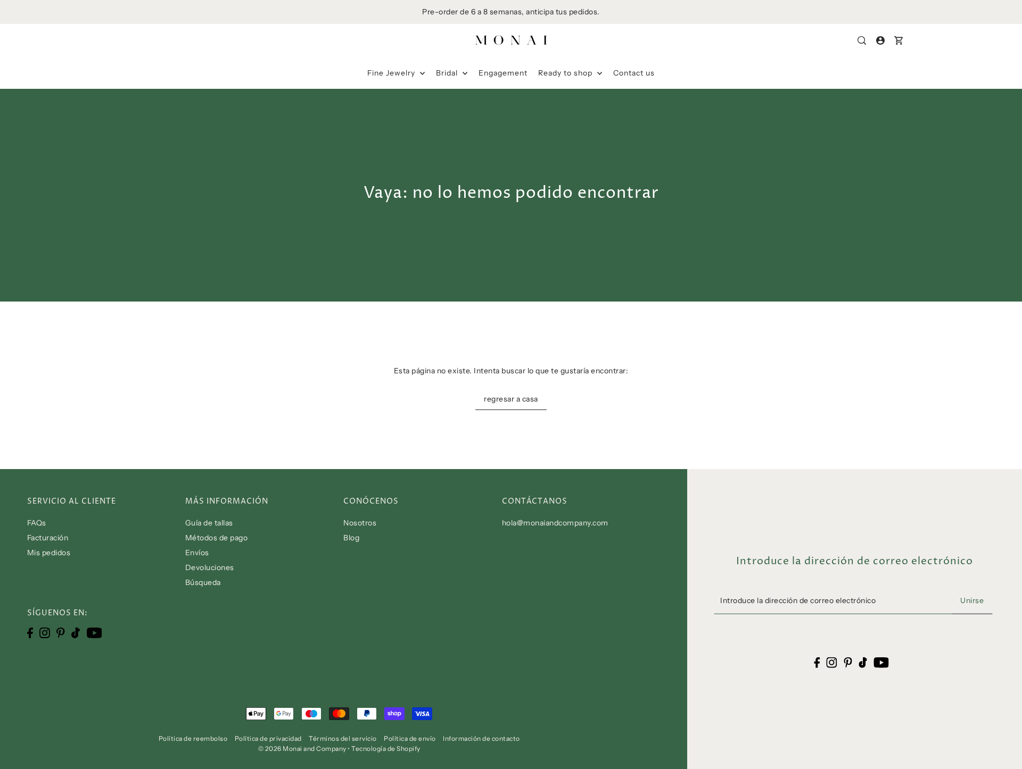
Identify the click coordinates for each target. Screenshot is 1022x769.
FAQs (36, 523)
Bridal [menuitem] (448, 73)
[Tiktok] (75, 632)
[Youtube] (94, 632)
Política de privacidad (268, 738)
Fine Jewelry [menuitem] (392, 73)
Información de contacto (481, 738)
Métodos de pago (216, 537)
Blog (351, 537)
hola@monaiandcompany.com (555, 523)
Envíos (197, 552)
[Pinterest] (60, 632)
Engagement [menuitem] (503, 73)
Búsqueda (203, 582)
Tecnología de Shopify (386, 749)
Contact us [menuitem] (634, 73)
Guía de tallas (209, 523)
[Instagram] (44, 632)
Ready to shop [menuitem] (566, 73)
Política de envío (410, 738)
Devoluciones (209, 567)
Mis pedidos (49, 552)
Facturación (48, 537)
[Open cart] (898, 40)
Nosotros (359, 523)
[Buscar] (862, 40)
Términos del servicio (343, 738)
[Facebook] (30, 632)
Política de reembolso (193, 738)
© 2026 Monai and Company (302, 749)
